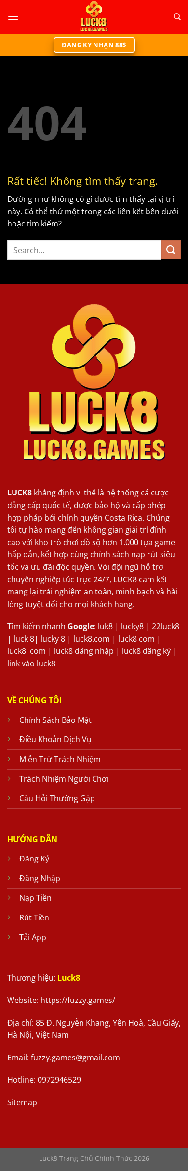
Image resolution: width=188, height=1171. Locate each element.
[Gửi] (171, 249)
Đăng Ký (34, 858)
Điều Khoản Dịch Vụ (55, 739)
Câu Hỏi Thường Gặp (57, 798)
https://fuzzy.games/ (77, 1000)
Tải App (32, 937)
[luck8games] (94, 17)
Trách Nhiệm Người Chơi (63, 779)
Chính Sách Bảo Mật (55, 720)
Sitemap (22, 1102)
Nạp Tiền (35, 897)
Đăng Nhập (39, 878)
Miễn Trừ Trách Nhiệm (60, 759)
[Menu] (13, 16)
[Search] (177, 17)
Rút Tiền (34, 917)
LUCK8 (19, 492)
